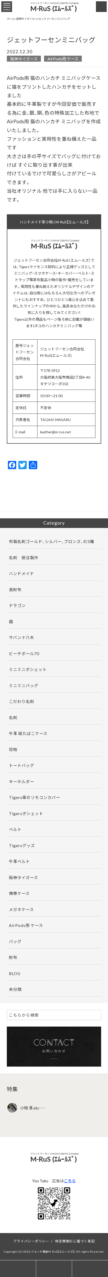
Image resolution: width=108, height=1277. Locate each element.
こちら (70, 1181)
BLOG (14, 973)
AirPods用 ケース (62, 59)
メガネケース (21, 909)
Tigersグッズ (22, 845)
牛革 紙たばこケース (28, 733)
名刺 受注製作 (23, 557)
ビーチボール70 (24, 653)
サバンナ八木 (21, 637)
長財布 (15, 589)
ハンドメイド (21, 573)
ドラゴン (17, 605)
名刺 (13, 717)
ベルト (15, 829)
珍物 (13, 749)
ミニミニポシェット (28, 669)
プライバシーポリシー (31, 1241)
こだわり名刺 (21, 701)
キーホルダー (21, 781)
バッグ (15, 941)
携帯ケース (19, 893)
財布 (13, 957)
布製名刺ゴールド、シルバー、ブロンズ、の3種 (51, 541)
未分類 (15, 989)
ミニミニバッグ (23, 685)
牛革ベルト (19, 861)
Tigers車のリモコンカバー (34, 797)
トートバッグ (21, 765)
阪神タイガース (23, 59)
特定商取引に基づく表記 (75, 1241)
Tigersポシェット (26, 813)
